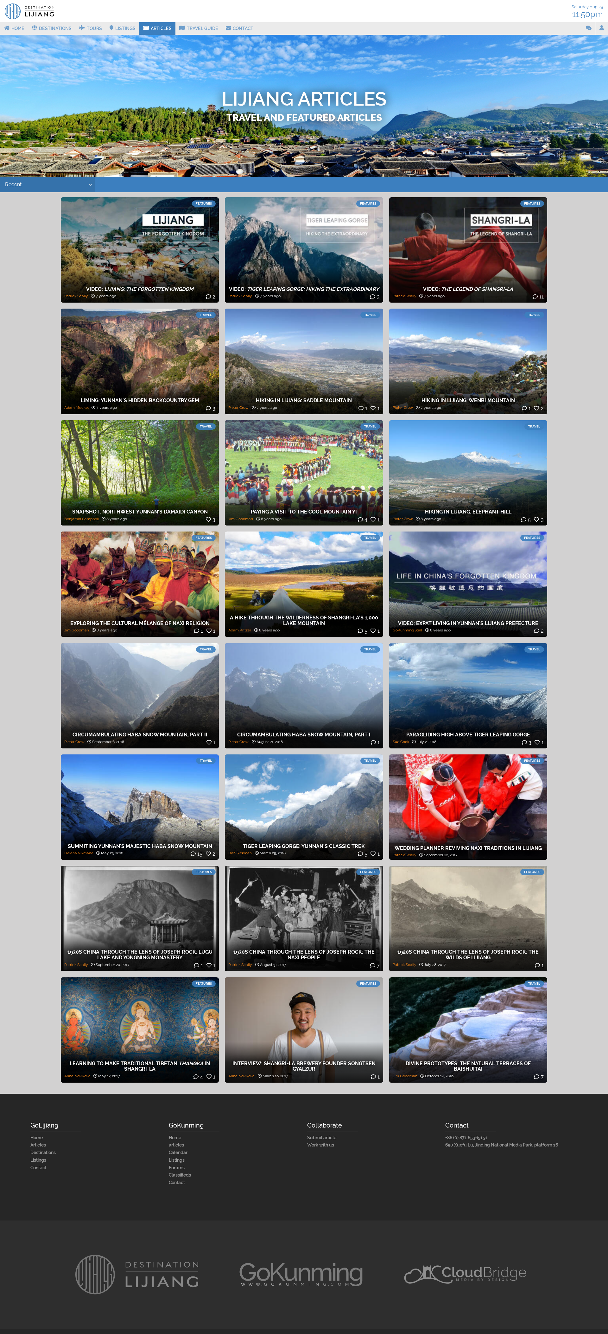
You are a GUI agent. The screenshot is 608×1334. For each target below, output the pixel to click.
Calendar (178, 1152)
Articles (38, 1144)
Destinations (43, 1152)
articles (176, 1144)
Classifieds (180, 1174)
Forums (177, 1167)
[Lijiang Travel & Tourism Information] (29, 16)
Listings (38, 1160)
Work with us (320, 1144)
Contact (38, 1167)
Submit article (321, 1137)
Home (36, 1137)
